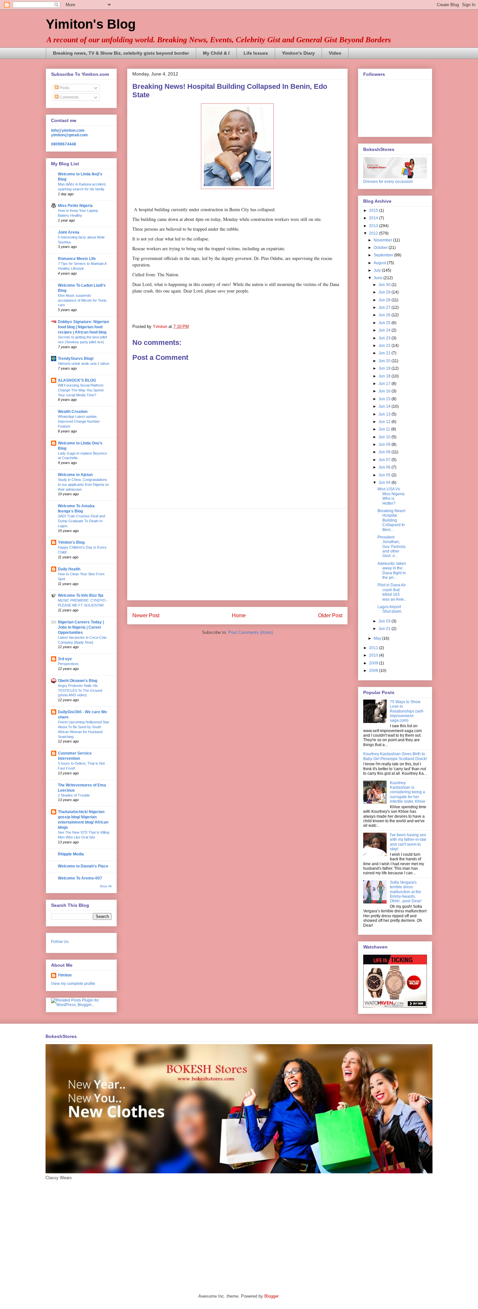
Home (239, 615)
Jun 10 (385, 437)
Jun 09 (385, 444)
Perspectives (68, 664)
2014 (374, 218)
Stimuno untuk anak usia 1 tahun (83, 363)
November (383, 240)
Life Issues (256, 53)
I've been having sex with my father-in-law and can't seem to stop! (408, 842)
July (378, 270)
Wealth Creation (72, 411)
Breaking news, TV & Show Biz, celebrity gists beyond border (121, 53)
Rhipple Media (71, 854)
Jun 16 (385, 391)
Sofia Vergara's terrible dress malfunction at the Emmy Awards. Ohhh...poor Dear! (405, 892)
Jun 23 (385, 338)
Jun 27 (385, 307)
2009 (374, 663)
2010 (374, 655)
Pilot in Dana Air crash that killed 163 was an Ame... (392, 592)
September (384, 255)
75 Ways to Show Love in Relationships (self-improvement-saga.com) (407, 711)
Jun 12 (385, 421)
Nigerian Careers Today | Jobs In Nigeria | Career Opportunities (81, 627)
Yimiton (65, 975)
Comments (69, 97)
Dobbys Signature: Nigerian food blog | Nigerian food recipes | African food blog (83, 327)
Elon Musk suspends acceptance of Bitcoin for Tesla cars (82, 300)
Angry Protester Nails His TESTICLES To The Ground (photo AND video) (80, 690)
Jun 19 (385, 368)
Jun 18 (385, 376)
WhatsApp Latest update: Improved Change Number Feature (79, 421)
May (378, 638)
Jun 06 (385, 467)
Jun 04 (385, 482)
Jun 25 (385, 322)
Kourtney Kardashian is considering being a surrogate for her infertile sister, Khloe (407, 792)
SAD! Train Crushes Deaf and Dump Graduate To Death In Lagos (81, 521)
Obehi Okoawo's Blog (77, 680)
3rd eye (65, 659)
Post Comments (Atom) (250, 632)
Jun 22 (385, 345)
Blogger (271, 1296)
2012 (374, 233)
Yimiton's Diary (298, 53)
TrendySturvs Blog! (76, 358)
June (378, 278)
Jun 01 (385, 628)
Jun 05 (385, 475)
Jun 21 (385, 353)
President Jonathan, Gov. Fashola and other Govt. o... (391, 546)
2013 (374, 226)
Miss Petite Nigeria (75, 205)
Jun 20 (385, 361)
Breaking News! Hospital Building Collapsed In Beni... (391, 520)
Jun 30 (385, 284)
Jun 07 (385, 459)
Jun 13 (385, 414)
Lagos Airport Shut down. (390, 609)
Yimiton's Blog (91, 24)
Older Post (330, 615)
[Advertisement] (237, 554)
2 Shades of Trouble (74, 795)
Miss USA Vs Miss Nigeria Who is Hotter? (391, 496)
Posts (64, 88)
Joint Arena (68, 232)
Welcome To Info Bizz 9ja (80, 595)
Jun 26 (385, 315)
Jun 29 (385, 292)
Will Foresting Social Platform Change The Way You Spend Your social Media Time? (80, 390)
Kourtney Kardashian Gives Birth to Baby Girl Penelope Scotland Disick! (395, 756)
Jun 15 (385, 399)
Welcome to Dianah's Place (83, 866)
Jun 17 (385, 383)
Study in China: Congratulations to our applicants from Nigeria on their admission (83, 484)
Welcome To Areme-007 (80, 878)
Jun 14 (385, 406)
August (380, 263)
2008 (374, 670)
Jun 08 (385, 452)
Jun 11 (384, 429)
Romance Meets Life (77, 258)
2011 (374, 648)
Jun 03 (385, 621)
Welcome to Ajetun (75, 474)
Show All (106, 886)
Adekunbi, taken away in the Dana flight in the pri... (392, 570)
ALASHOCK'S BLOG (77, 380)
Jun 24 (385, 330)
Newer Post (145, 615)
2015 (374, 210)
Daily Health (69, 569)
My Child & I (216, 53)
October (381, 247)
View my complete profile (73, 983)
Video (335, 53)
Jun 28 (385, 300)
